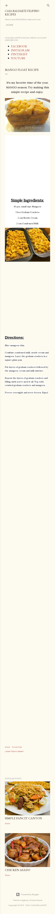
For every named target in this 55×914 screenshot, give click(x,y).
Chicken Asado (17, 870)
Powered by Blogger (30, 894)
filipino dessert (17, 751)
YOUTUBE (18, 58)
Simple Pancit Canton (23, 818)
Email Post (17, 747)
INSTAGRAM (20, 50)
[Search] (48, 5)
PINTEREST (19, 54)
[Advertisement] (27, 168)
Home (9, 25)
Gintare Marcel (35, 900)
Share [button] (7, 747)
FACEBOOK (19, 46)
